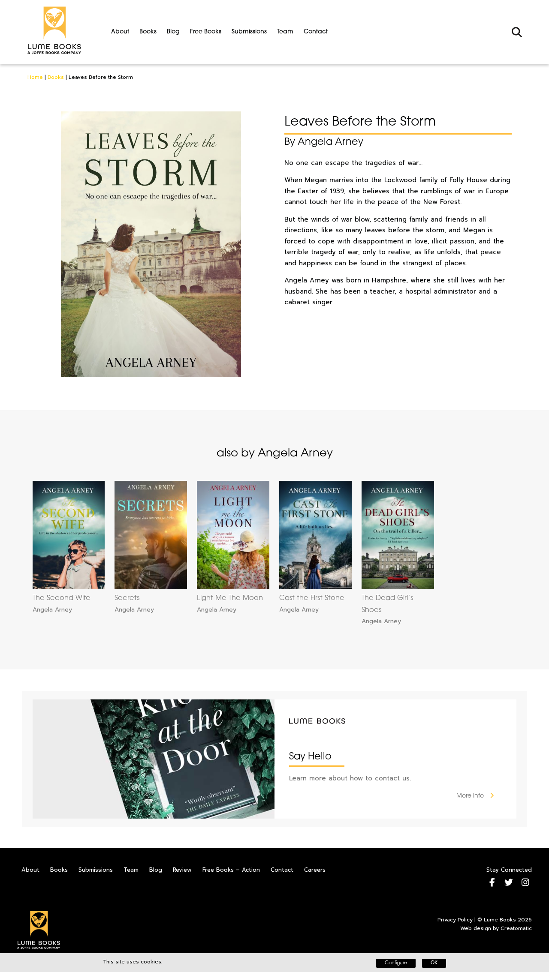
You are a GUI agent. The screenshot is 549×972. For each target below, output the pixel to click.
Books (148, 32)
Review (182, 870)
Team (285, 32)
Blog (173, 32)
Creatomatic (516, 928)
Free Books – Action (231, 870)
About (120, 32)
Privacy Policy (455, 920)
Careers (315, 870)
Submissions (249, 32)
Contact (316, 32)
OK (434, 963)
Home (35, 77)
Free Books (205, 32)
